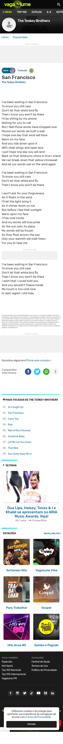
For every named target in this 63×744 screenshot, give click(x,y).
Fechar (31, 724)
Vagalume (17, 4)
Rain (10, 424)
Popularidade (20, 37)
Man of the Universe (19, 430)
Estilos (37, 12)
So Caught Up (15, 407)
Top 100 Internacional (14, 674)
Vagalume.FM (51, 533)
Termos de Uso (39, 665)
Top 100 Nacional (11, 670)
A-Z (49, 12)
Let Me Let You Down (19, 442)
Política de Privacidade (44, 670)
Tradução (22, 70)
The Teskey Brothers (14, 82)
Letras (5, 37)
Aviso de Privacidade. (39, 717)
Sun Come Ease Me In (20, 453)
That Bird (13, 448)
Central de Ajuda (40, 661)
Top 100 (22, 12)
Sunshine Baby (16, 436)
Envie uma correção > (39, 360)
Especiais (7, 661)
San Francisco (16, 412)
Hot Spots (7, 665)
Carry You (13, 418)
